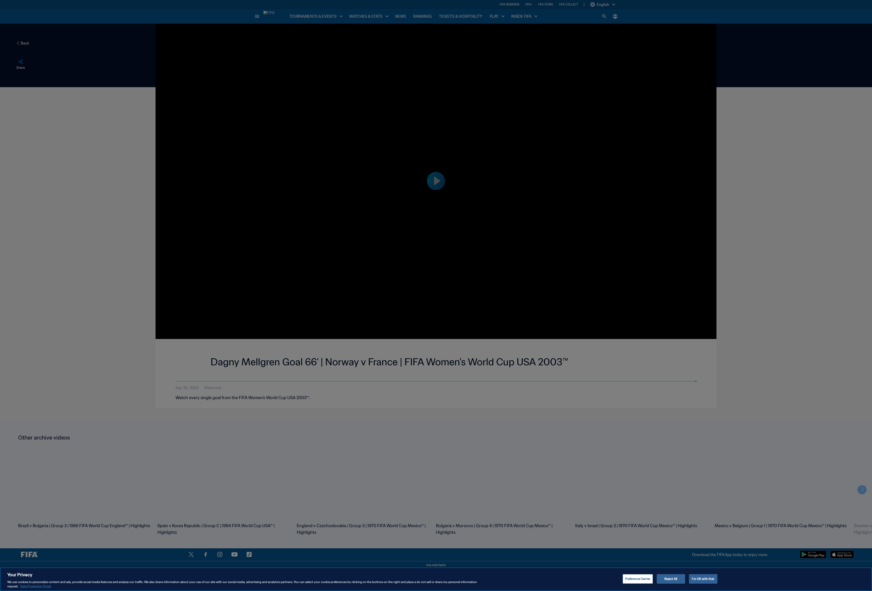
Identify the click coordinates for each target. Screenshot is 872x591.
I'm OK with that (703, 579)
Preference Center (637, 579)
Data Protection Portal (35, 586)
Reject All (670, 579)
